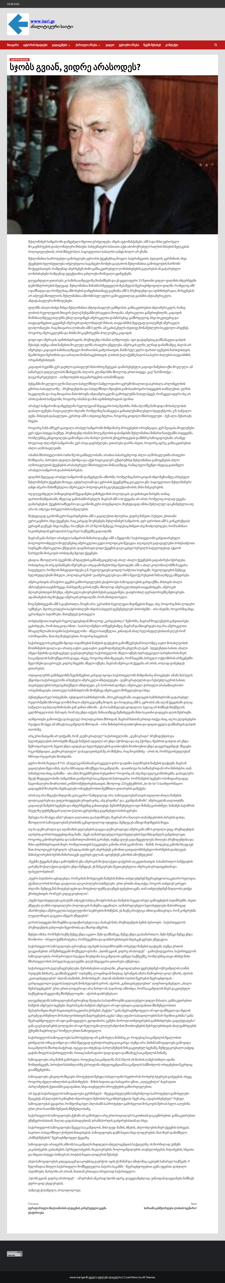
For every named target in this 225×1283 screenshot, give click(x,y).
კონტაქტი (171, 45)
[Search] (216, 45)
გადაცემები (59, 45)
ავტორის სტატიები (35, 45)
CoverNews (131, 1277)
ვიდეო (110, 45)
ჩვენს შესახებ (152, 45)
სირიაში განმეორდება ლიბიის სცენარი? (170, 1206)
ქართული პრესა (86, 45)
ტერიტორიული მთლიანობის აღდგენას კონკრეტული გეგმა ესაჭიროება (67, 1208)
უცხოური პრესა (129, 45)
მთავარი (13, 45)
